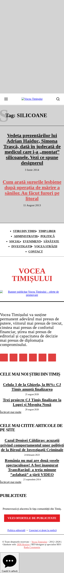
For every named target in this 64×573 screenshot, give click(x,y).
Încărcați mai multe (10, 412)
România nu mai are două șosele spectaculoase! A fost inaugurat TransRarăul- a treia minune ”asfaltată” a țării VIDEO (32, 467)
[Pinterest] (23, 357)
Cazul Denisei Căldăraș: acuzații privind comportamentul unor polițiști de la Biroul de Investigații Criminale (32, 445)
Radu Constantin (32, 547)
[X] (42, 357)
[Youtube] (52, 357)
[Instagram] (13, 357)
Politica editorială (16, 530)
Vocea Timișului (39, 541)
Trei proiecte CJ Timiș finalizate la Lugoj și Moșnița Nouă (32, 402)
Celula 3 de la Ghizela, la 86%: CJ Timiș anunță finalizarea (32, 386)
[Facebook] (4, 357)
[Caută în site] (58, 99)
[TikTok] (33, 357)
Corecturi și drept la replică (43, 530)
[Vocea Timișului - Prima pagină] (32, 99)
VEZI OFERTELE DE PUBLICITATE (32, 518)
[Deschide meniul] (6, 99)
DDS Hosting (23, 544)
